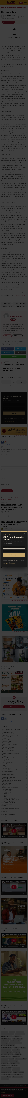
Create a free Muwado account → (9, 563)
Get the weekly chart (14, 555)
